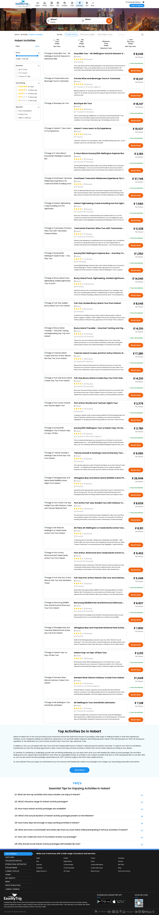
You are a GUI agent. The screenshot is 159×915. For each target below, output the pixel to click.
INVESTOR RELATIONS (12, 885)
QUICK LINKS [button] (9, 857)
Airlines (120, 861)
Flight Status (68, 861)
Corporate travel (97, 868)
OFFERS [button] (8, 875)
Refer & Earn (95, 871)
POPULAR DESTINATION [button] (13, 861)
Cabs (93, 861)
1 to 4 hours (22, 73)
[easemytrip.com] (23, 4)
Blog (119, 868)
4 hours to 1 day (24, 76)
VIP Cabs (67, 871)
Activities (39, 868)
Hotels (66, 858)
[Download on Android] (104, 903)
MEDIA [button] (7, 881)
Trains (93, 858)
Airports (39, 865)
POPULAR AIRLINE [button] (11, 868)
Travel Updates (69, 868)
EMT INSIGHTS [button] (10, 878)
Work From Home (124, 871)
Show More (79, 770)
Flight (38, 858)
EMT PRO (121, 865)
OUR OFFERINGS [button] (11, 854)
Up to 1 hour (22, 69)
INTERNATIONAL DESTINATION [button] (15, 864)
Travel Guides (68, 865)
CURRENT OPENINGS (12, 889)
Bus (37, 861)
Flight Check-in (41, 871)
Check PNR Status (97, 865)
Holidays (121, 858)
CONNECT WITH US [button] (12, 871)
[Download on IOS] (119, 903)
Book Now (136, 70)
